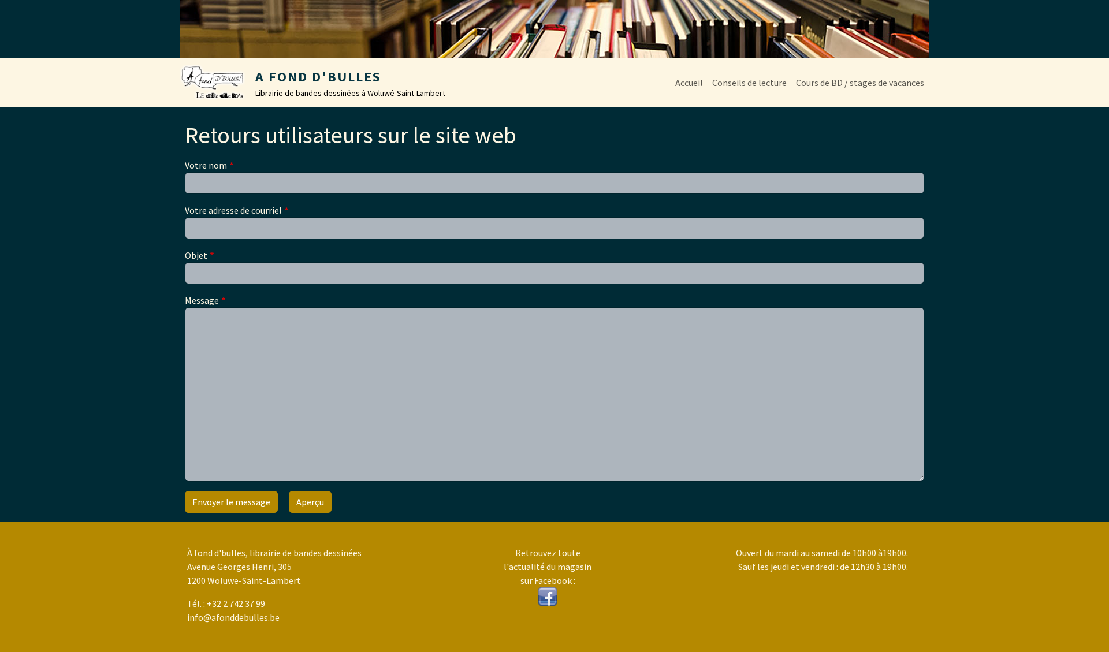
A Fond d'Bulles (318, 76)
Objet (196, 255)
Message (202, 300)
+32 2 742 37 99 (236, 603)
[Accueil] (217, 82)
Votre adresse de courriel (233, 210)
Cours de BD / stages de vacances (860, 82)
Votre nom (206, 165)
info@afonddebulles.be (233, 617)
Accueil (689, 82)
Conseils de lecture (749, 82)
